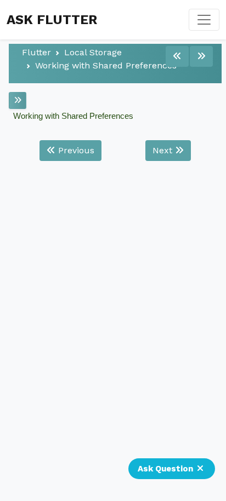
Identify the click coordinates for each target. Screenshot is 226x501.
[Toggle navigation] (204, 20)
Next (163, 150)
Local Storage (93, 52)
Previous (74, 150)
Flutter (36, 52)
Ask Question (165, 469)
